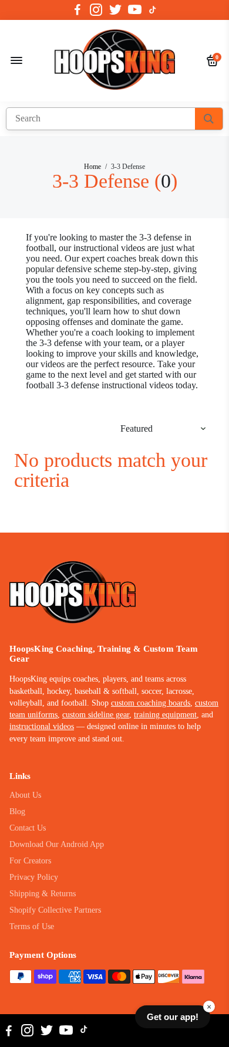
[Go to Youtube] (134, 10)
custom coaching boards (150, 703)
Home (92, 166)
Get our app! (172, 1017)
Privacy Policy (33, 877)
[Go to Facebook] (77, 10)
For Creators (30, 860)
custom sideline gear (95, 714)
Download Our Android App (56, 844)
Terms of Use (31, 926)
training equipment (165, 714)
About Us (25, 795)
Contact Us (27, 828)
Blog (17, 811)
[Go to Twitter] (115, 10)
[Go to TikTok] (153, 10)
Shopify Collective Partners (55, 910)
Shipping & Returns (42, 893)
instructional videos (41, 726)
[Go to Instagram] (96, 10)
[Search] (209, 119)
